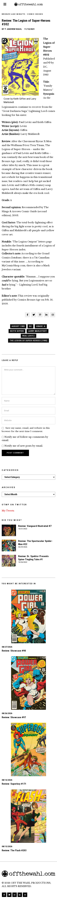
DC (30, 326)
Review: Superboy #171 (14, 783)
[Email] (52, 314)
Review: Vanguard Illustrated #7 (34, 526)
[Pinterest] (40, 314)
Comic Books (35, 14)
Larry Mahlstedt (37, 331)
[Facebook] (27, 314)
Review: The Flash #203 (14, 850)
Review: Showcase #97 (14, 717)
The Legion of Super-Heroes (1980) (28, 340)
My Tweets (8, 510)
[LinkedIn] (19, 894)
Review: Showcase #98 (14, 650)
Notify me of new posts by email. (23, 445)
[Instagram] (14, 894)
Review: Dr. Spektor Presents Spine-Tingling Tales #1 (33, 558)
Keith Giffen (17, 331)
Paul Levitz (28, 336)
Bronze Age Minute (13, 14)
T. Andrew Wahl (13, 29)
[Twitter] (33, 314)
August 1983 (18, 326)
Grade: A (40, 326)
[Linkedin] (46, 314)
